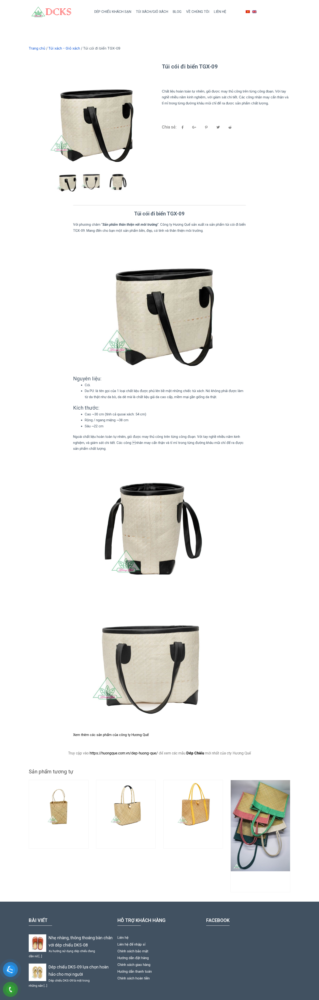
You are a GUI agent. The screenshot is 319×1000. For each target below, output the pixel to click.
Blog (177, 12)
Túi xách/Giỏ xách (152, 12)
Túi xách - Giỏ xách (64, 48)
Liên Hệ (220, 12)
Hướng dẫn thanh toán (134, 971)
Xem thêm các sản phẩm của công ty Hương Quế (111, 735)
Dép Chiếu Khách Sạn (112, 12)
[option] (93, 115)
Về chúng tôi (197, 12)
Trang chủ (37, 48)
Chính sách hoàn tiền (133, 978)
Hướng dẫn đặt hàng (133, 958)
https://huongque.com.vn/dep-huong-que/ (124, 753)
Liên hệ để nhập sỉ (131, 944)
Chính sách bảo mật (132, 951)
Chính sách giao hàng (133, 965)
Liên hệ (122, 938)
